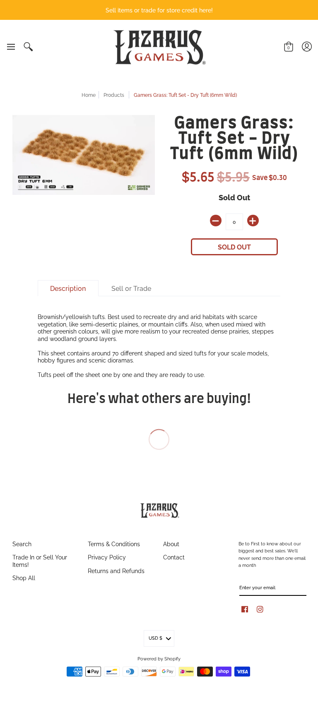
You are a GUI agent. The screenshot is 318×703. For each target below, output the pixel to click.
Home (89, 94)
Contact (174, 557)
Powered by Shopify (159, 658)
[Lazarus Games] (158, 47)
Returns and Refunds (116, 570)
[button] (10, 47)
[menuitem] (10, 47)
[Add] (253, 220)
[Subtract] (216, 220)
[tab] (68, 288)
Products (114, 94)
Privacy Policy (107, 557)
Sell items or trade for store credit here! (159, 10)
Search (21, 543)
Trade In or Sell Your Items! (39, 560)
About (171, 543)
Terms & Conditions (114, 543)
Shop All (23, 577)
